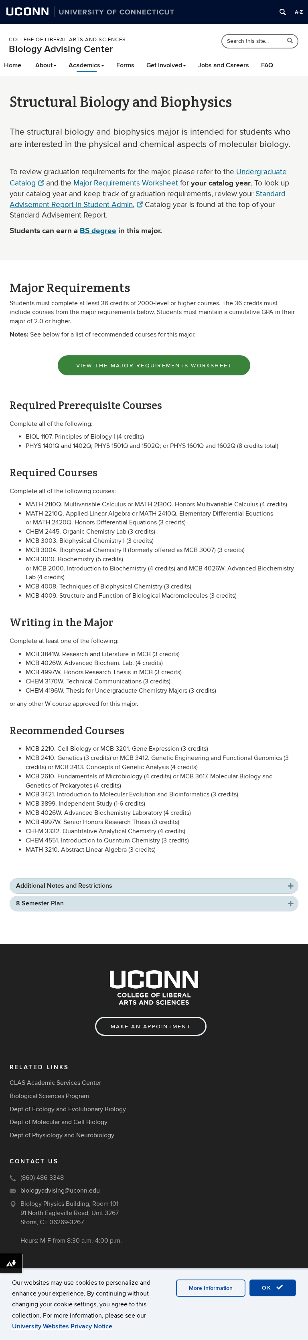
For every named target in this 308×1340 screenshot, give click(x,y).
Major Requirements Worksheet (125, 183)
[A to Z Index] (298, 12)
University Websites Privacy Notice (62, 1326)
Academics (84, 65)
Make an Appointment (151, 1026)
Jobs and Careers (223, 65)
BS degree (98, 230)
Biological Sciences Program (49, 1096)
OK (268, 1287)
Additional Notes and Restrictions (64, 886)
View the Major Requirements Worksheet (154, 365)
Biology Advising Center (61, 49)
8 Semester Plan (40, 903)
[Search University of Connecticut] (282, 12)
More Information (211, 1288)
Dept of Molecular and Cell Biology (58, 1122)
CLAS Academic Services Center (55, 1083)
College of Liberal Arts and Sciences (67, 39)
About (44, 65)
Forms (125, 65)
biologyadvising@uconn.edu (60, 1191)
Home (12, 65)
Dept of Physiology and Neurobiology (62, 1135)
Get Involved (164, 65)
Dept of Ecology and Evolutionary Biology (68, 1109)
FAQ (267, 65)
